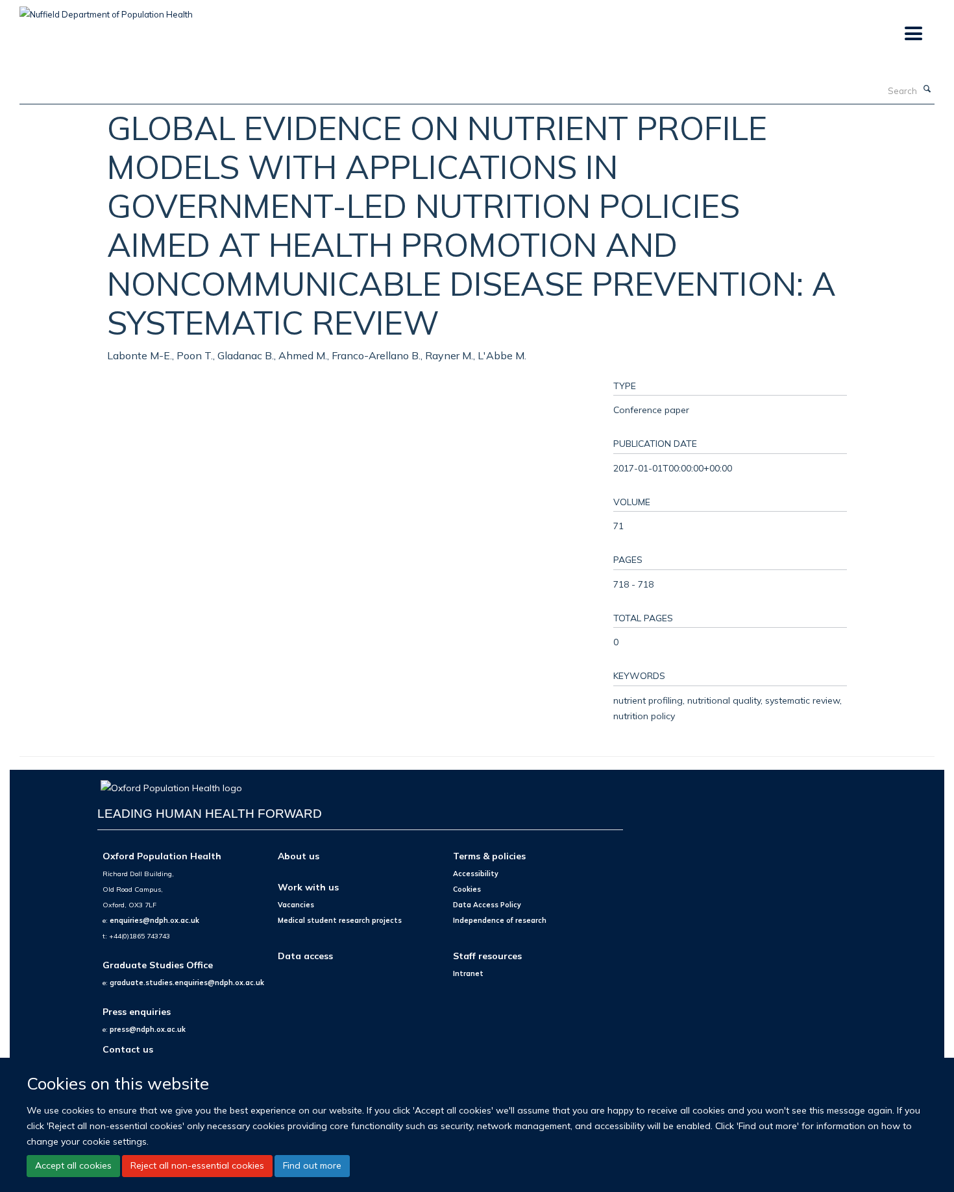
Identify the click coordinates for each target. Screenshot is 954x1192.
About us (298, 855)
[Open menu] (913, 34)
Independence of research (499, 920)
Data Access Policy (487, 904)
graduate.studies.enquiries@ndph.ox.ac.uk (187, 982)
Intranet (468, 973)
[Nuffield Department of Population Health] (106, 10)
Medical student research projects (340, 920)
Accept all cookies (73, 1166)
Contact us (128, 1049)
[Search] (927, 89)
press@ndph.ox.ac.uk (148, 1029)
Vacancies (296, 904)
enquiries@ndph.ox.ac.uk (154, 920)
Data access (305, 955)
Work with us (308, 886)
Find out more (312, 1166)
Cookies (467, 889)
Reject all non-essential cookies (197, 1166)
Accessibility (475, 873)
